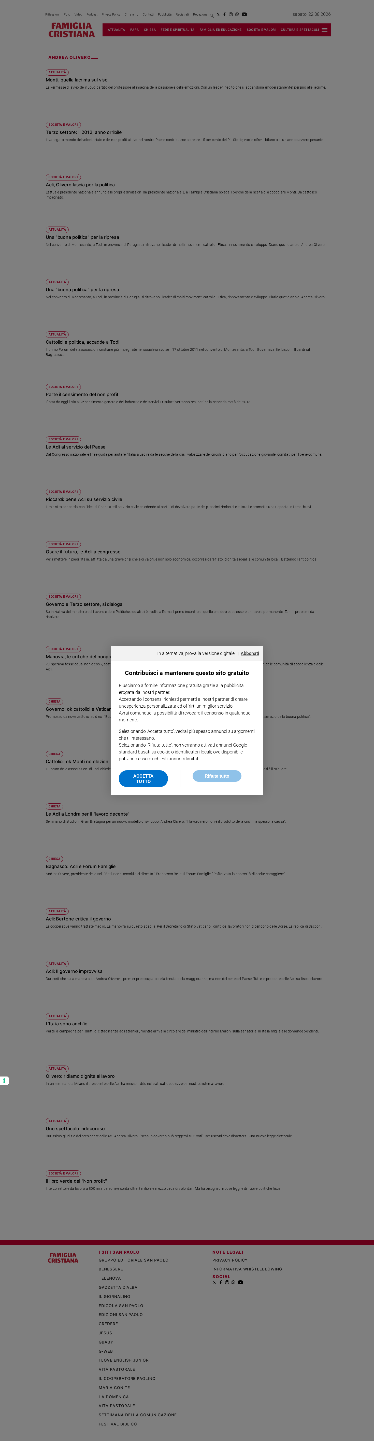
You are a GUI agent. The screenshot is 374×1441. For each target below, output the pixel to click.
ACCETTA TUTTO (143, 778)
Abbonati (250, 653)
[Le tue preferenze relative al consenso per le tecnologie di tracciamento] (4, 1080)
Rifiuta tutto (217, 776)
